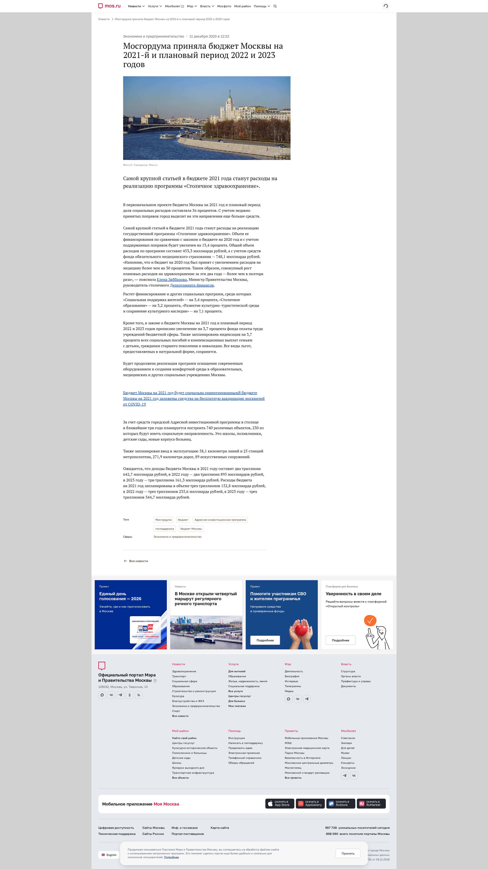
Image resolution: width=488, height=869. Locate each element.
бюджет (183, 519)
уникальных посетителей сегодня (357, 828)
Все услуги (235, 691)
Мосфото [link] (224, 6)
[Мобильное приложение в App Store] (279, 804)
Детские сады (181, 757)
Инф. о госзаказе (185, 828)
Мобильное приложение (140, 803)
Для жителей (237, 671)
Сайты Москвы (153, 828)
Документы (348, 686)
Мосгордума (163, 519)
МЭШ (288, 743)
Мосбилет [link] (172, 6)
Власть (346, 664)
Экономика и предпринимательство (153, 36)
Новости (104, 19)
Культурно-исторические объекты (194, 747)
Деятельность (294, 671)
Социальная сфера (184, 681)
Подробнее (171, 857)
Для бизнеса (236, 701)
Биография (292, 676)
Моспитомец (293, 767)
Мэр (288, 664)
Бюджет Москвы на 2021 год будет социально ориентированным (180, 392)
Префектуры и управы (356, 681)
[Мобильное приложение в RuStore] (340, 804)
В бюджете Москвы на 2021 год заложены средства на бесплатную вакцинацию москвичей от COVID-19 (194, 398)
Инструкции (236, 738)
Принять (348, 853)
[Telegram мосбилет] (344, 775)
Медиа (289, 691)
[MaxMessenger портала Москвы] (102, 695)
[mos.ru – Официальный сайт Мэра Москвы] (111, 6)
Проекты (291, 731)
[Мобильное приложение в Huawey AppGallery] (310, 804)
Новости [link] (134, 6)
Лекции (346, 757)
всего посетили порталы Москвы (358, 834)
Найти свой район (184, 738)
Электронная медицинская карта (307, 747)
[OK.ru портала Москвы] (129, 695)
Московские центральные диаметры (309, 762)
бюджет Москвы (191, 528)
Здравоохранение (184, 671)
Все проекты (293, 777)
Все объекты (180, 777)
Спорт (176, 710)
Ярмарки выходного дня (188, 767)
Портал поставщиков (188, 834)
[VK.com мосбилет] (354, 775)
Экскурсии (348, 767)
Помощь (234, 731)
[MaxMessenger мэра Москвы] (288, 699)
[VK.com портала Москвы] (111, 695)
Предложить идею (240, 747)
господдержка (164, 528)
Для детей (348, 747)
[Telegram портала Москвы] (120, 695)
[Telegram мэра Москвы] (307, 699)
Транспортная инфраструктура (193, 772)
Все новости (138, 561)
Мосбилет (348, 731)
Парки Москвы (294, 752)
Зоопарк (346, 743)
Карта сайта (220, 828)
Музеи (345, 752)
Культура (178, 696)
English (111, 854)
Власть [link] (205, 6)
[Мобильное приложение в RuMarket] (371, 804)
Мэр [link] (190, 6)
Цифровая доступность (116, 828)
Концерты (347, 762)
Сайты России (153, 834)
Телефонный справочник (245, 757)
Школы (176, 762)
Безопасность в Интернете (302, 757)
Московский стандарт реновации (307, 772)
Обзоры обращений (241, 762)
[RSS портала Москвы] (138, 695)
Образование (181, 686)
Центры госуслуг (239, 696)
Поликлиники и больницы (189, 752)
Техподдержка (117, 834)
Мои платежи (237, 706)
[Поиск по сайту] (275, 6)
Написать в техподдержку (245, 743)
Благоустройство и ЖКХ (188, 701)
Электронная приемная (244, 752)
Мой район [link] (242, 6)
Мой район (180, 731)
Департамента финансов (192, 285)
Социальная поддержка (244, 686)
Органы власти (351, 676)
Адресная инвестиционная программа (220, 519)
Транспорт (179, 676)
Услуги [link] (153, 6)
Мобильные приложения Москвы (306, 738)
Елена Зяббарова (172, 279)
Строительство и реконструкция (194, 691)
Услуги (233, 664)
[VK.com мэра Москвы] (297, 699)
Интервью (291, 681)
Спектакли (348, 738)
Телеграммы (293, 686)
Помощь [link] (260, 6)
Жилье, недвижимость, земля (247, 681)
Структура (348, 671)
